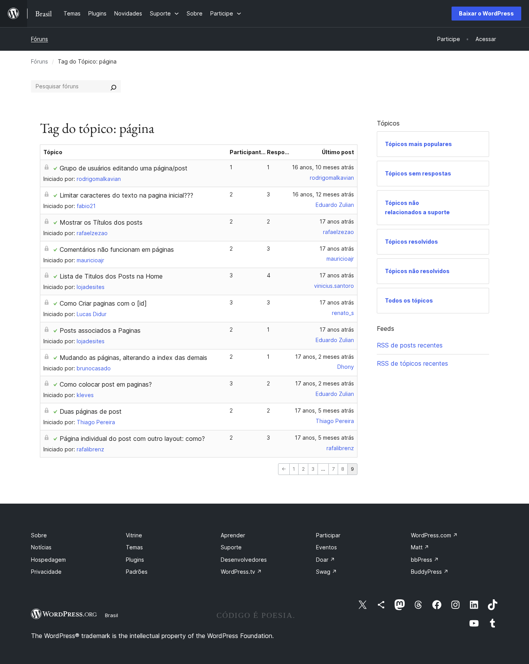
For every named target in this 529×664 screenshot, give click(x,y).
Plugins (135, 559)
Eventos (326, 547)
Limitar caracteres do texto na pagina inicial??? (126, 195)
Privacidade (46, 571)
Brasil (111, 615)
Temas (134, 547)
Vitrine (134, 535)
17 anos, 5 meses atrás (324, 410)
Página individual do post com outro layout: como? (132, 438)
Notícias (41, 547)
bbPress (425, 559)
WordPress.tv (241, 571)
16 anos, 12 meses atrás (323, 194)
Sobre (39, 535)
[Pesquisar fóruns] (113, 86)
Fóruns (39, 39)
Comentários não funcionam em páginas (117, 249)
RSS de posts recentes (410, 345)
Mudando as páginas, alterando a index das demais (133, 357)
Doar (325, 559)
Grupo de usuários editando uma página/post (123, 168)
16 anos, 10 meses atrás (323, 167)
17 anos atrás (336, 221)
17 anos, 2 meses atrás (324, 356)
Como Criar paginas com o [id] (103, 303)
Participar (328, 535)
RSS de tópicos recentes (412, 363)
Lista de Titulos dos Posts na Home (111, 276)
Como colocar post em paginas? (106, 384)
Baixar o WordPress (486, 13)
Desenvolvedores (244, 559)
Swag (326, 571)
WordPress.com (434, 535)
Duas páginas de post (91, 411)
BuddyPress (429, 571)
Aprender (233, 535)
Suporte (231, 547)
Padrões (137, 571)
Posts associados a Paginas (100, 330)
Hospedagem (48, 559)
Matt (420, 547)
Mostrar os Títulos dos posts (101, 222)
